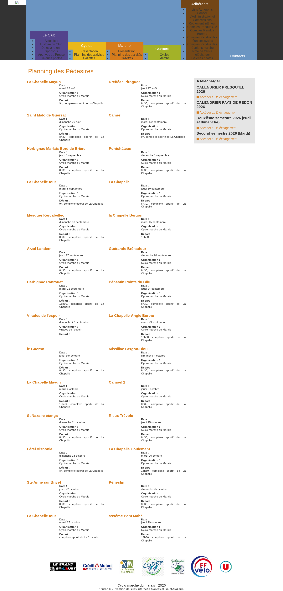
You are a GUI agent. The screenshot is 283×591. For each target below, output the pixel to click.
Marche (164, 58)
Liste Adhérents (202, 9)
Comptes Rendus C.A (202, 27)
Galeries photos (51, 58)
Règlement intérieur (202, 23)
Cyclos (164, 54)
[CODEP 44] (153, 575)
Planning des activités (89, 54)
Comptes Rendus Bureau (202, 32)
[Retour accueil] (17, 4)
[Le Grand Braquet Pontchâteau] (63, 570)
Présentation (89, 51)
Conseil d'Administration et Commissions (202, 16)
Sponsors (51, 51)
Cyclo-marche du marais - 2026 (141, 585)
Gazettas (89, 58)
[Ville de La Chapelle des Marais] (127, 572)
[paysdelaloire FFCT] (178, 573)
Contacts (237, 56)
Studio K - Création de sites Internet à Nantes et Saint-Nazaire (141, 589)
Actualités (51, 40)
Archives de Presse (51, 54)
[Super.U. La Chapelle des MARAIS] (225, 573)
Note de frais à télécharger (202, 53)
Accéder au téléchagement (218, 128)
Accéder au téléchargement (218, 97)
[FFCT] (201, 576)
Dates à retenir (51, 47)
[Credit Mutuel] (97, 569)
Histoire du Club (51, 44)
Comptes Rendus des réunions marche (202, 46)
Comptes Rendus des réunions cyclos (202, 39)
